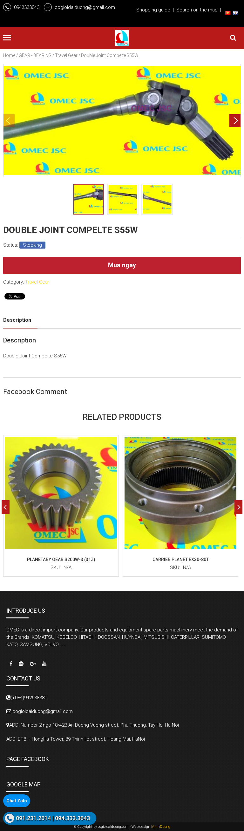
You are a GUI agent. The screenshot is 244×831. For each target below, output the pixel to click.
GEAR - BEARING (35, 55)
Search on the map (197, 10)
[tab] (20, 320)
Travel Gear (66, 55)
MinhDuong (160, 827)
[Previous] (6, 507)
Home (9, 55)
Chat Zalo (16, 800)
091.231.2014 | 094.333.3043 (53, 818)
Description (17, 320)
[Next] (235, 120)
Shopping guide (153, 10)
